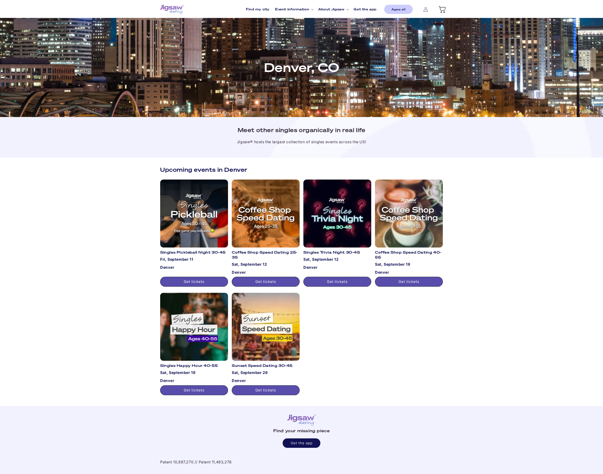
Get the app (302, 443)
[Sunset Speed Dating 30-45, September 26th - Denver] (266, 327)
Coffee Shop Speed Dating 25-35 (264, 255)
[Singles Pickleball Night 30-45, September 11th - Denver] (194, 213)
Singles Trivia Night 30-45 (331, 252)
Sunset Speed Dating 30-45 (262, 365)
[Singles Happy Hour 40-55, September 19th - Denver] (194, 327)
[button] (293, 9)
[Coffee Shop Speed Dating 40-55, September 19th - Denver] (409, 213)
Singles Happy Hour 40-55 (189, 365)
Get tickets (194, 281)
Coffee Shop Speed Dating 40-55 (408, 255)
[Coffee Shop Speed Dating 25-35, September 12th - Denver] (266, 213)
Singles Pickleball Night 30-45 (193, 252)
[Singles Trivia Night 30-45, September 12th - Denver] (337, 213)
